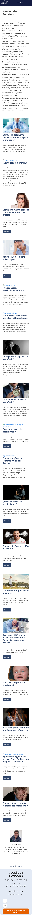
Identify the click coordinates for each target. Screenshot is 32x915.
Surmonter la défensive (15, 162)
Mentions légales (13, 863)
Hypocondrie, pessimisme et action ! (14, 289)
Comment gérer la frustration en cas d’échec (12, 461)
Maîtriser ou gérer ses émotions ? (14, 683)
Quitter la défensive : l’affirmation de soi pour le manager (15, 137)
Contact (22, 863)
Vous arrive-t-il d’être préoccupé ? (14, 258)
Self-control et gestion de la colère (16, 591)
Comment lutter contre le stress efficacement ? (15, 804)
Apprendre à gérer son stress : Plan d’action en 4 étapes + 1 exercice (16, 759)
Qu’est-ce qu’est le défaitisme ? (12, 430)
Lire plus (6, 231)
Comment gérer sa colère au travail (16, 547)
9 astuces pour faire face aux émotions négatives (16, 728)
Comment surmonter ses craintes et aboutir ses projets (16, 212)
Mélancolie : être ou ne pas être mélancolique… (15, 316)
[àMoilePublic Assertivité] (4, 3)
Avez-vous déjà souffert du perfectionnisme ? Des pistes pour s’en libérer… (15, 639)
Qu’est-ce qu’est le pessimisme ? (12, 503)
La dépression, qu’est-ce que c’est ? (15, 357)
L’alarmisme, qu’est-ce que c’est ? (14, 400)
